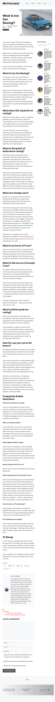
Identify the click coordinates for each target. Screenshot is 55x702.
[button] (50, 3)
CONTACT (26, 690)
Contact (39, 3)
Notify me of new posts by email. (15, 666)
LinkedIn (24, 603)
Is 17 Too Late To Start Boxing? (13, 613)
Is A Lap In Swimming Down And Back (15, 614)
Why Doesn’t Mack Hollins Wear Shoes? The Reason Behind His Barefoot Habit (48, 101)
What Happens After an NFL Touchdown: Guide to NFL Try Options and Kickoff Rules (48, 67)
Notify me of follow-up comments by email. (18, 661)
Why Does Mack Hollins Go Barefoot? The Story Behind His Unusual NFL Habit (48, 90)
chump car (30, 239)
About (32, 3)
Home (27, 3)
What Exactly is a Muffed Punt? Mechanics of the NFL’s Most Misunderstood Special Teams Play (48, 55)
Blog (45, 3)
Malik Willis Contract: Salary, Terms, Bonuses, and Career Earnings (47, 112)
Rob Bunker (16, 576)
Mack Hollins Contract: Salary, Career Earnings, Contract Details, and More (47, 79)
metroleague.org (9, 690)
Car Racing (5, 29)
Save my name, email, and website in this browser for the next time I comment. (18, 656)
